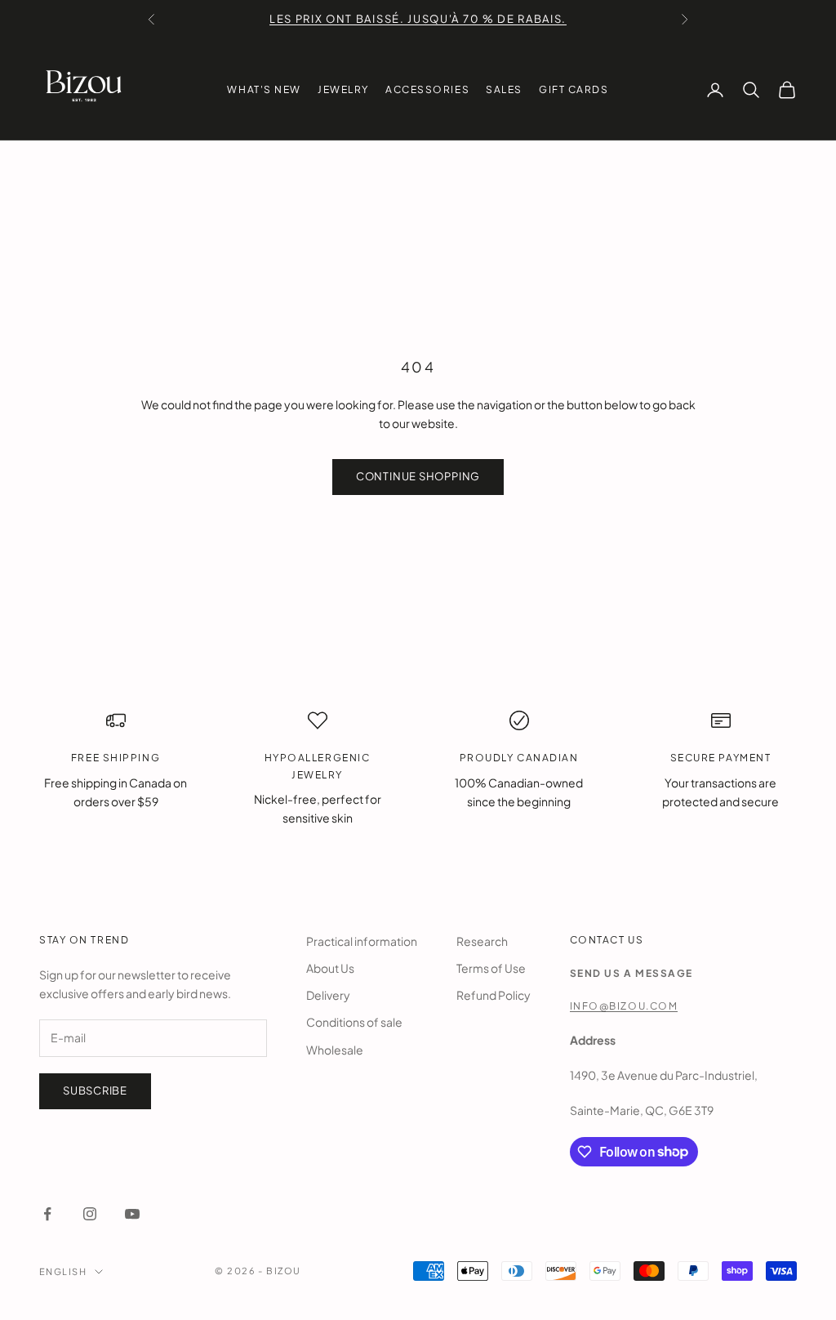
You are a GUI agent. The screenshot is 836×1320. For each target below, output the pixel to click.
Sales (504, 89)
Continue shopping (418, 476)
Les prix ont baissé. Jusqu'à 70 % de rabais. (418, 18)
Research (482, 941)
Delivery (328, 995)
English (63, 1271)
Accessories (427, 89)
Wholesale (334, 1049)
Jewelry (343, 89)
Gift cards (574, 89)
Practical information (361, 941)
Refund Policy (493, 995)
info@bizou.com (624, 1006)
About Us (330, 968)
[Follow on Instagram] (90, 1214)
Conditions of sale (354, 1022)
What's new (264, 89)
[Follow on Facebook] (47, 1214)
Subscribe (95, 1090)
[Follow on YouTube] (132, 1214)
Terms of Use (491, 968)
